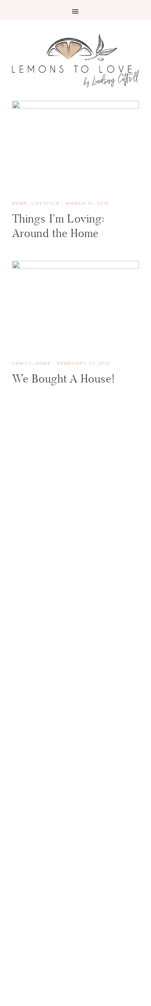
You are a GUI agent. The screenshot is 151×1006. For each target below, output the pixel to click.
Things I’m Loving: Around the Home (58, 226)
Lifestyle (45, 203)
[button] (75, 10)
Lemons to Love (75, 60)
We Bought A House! (63, 379)
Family (22, 363)
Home (20, 203)
